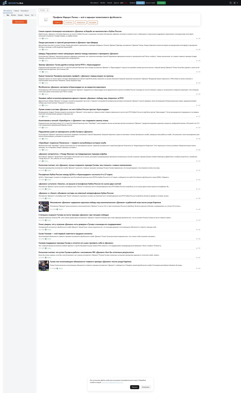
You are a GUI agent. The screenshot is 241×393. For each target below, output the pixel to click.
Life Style (124, 3)
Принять (135, 387)
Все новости (94, 3)
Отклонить (145, 387)
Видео (139, 3)
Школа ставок (150, 3)
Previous (4, 15)
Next (35, 15)
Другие (116, 3)
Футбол (102, 3)
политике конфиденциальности (112, 382)
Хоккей (109, 3)
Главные (16, 10)
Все (8, 15)
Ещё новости (19, 22)
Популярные (25, 10)
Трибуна (132, 3)
